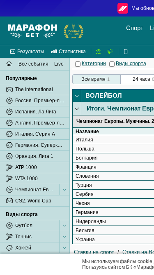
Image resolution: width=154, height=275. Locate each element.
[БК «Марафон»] (32, 30)
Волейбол (103, 95)
